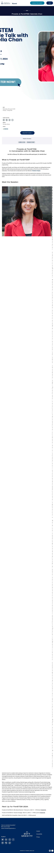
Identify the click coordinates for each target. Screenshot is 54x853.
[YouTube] (2, 842)
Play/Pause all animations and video (52, 851)
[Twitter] (2, 839)
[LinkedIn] (6, 839)
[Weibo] (9, 842)
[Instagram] (9, 839)
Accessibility (39, 834)
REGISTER (43, 810)
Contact (38, 831)
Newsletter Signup (37, 3)
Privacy (38, 837)
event (27, 10)
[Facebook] (13, 839)
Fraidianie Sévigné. (36, 170)
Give (50, 3)
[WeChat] (6, 842)
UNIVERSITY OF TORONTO (24, 850)
